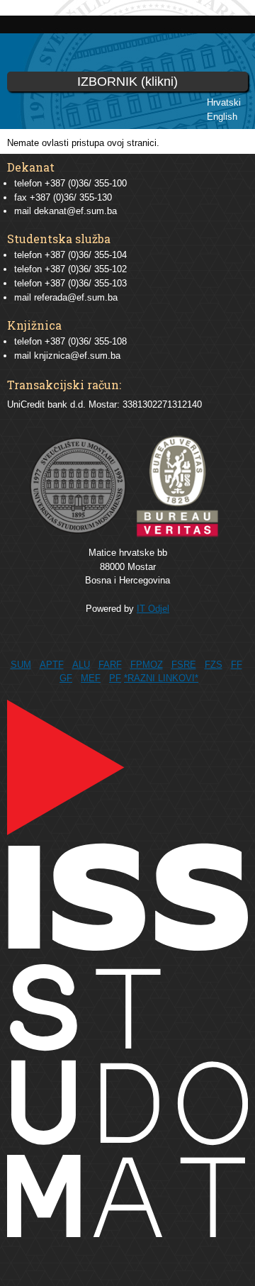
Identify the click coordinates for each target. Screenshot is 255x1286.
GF (66, 678)
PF (115, 678)
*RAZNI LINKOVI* (161, 678)
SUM (21, 664)
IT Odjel (153, 608)
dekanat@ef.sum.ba (75, 211)
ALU (81, 664)
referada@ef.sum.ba (76, 297)
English (222, 116)
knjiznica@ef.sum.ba (77, 355)
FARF (110, 664)
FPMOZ (146, 664)
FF (236, 664)
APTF (52, 664)
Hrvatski (224, 102)
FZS (213, 664)
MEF (91, 678)
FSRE (183, 664)
